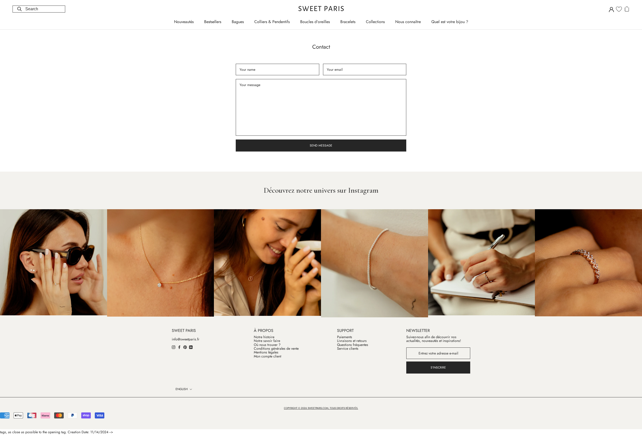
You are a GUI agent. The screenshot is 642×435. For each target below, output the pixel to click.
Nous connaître (408, 22)
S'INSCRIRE (438, 367)
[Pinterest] (185, 347)
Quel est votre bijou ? (449, 22)
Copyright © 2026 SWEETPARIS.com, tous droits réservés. (321, 408)
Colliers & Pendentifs (272, 22)
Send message (321, 145)
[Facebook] (179, 347)
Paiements (344, 337)
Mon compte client (267, 356)
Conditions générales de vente (276, 348)
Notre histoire (264, 337)
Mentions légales (266, 352)
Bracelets (347, 22)
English (182, 389)
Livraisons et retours (352, 341)
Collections (375, 22)
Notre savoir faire (267, 341)
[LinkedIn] (191, 347)
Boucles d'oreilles (315, 22)
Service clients (347, 348)
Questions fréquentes (352, 345)
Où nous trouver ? (267, 345)
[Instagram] (173, 347)
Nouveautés (184, 22)
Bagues (238, 22)
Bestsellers (212, 22)
